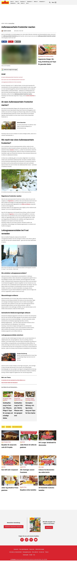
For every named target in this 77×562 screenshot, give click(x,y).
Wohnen (35, 1)
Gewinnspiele (25, 555)
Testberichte (12, 3)
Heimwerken (41, 1)
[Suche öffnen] (49, 2)
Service (22, 3)
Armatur (12, 149)
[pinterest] (31, 540)
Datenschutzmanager (39, 549)
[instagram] (26, 540)
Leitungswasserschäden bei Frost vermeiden (11, 82)
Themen (46, 552)
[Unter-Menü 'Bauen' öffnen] (18, 1)
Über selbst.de (35, 552)
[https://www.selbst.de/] (5, 2)
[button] (19, 78)
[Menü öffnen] (55, 2)
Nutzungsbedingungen (23, 549)
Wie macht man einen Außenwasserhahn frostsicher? (13, 79)
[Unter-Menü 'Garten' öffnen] (13, 1)
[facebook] (22, 540)
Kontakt (30, 555)
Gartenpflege (11, 23)
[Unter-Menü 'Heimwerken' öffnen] (44, 1)
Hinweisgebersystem (27, 552)
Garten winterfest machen (17, 427)
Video (18, 3)
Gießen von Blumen (25, 204)
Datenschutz (31, 549)
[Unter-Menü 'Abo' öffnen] (28, 3)
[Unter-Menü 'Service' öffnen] (24, 3)
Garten (11, 1)
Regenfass (11, 214)
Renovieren (22, 1)
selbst (2, 23)
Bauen (16, 1)
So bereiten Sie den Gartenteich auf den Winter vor (13, 380)
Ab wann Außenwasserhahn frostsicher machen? (12, 77)
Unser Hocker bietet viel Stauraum (9, 382)
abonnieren (49, 527)
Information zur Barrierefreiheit (15, 552)
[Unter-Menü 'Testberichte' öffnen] (15, 3)
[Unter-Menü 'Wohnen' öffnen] (37, 1)
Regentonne (11, 200)
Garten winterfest (30, 95)
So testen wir (41, 552)
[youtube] (36, 540)
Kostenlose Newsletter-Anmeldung (13, 526)
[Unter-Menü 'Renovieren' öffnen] (25, 1)
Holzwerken (29, 1)
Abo (27, 3)
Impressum (16, 549)
